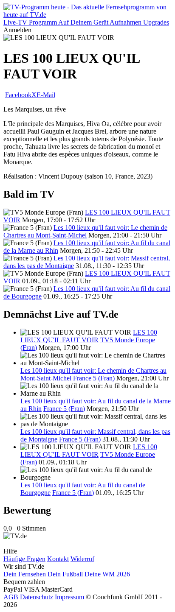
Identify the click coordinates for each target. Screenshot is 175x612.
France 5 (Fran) (94, 378)
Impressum (69, 597)
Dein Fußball (65, 574)
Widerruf (82, 558)
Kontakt (58, 558)
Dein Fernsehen (24, 574)
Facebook (18, 94)
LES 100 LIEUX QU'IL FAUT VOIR (88, 336)
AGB (10, 597)
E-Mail (46, 94)
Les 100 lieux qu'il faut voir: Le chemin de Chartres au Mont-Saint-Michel (85, 231)
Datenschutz (36, 597)
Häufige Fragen (24, 558)
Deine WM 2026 (107, 574)
